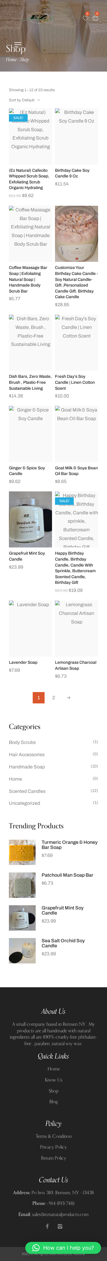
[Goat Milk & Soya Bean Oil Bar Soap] (76, 434)
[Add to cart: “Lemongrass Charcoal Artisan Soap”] (76, 654)
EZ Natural (76, 1254)
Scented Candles (27, 791)
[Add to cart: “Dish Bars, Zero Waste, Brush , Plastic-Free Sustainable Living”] (30, 368)
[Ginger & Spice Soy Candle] (30, 434)
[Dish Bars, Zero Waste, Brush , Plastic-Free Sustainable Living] (30, 343)
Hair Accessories (27, 754)
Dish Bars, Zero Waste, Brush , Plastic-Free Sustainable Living (30, 382)
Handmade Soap (27, 766)
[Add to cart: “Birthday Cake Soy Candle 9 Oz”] (76, 162)
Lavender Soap (23, 662)
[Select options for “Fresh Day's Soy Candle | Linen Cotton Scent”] (76, 368)
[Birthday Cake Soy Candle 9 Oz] (76, 136)
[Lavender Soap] (30, 629)
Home (11, 60)
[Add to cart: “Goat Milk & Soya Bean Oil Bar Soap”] (76, 460)
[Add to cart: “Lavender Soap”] (30, 654)
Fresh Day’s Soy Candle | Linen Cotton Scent (75, 382)
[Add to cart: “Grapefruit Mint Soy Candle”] (30, 545)
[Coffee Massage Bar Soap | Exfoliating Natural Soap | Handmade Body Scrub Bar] (30, 234)
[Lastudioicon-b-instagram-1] (60, 1226)
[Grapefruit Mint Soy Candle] (30, 519)
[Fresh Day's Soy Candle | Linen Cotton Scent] (76, 343)
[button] (63, 1248)
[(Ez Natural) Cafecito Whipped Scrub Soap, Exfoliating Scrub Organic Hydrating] (30, 136)
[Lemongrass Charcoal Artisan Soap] (76, 629)
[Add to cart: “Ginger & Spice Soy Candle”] (30, 460)
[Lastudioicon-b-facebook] (47, 1226)
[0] (85, 18)
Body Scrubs (22, 742)
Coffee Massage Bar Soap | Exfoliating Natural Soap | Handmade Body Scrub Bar (28, 279)
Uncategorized (24, 803)
